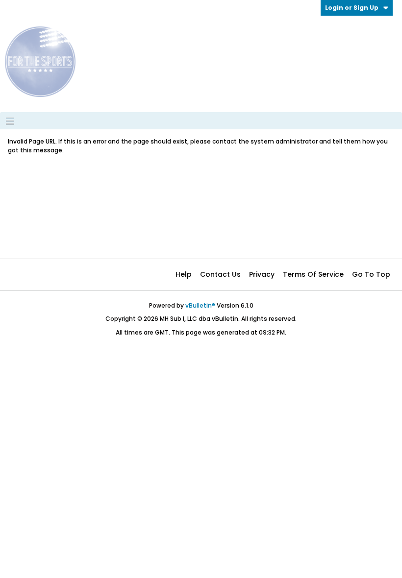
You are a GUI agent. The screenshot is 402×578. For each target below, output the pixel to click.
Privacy (262, 274)
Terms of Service (313, 274)
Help (184, 274)
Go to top (371, 274)
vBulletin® (200, 305)
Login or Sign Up (351, 7)
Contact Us (220, 274)
